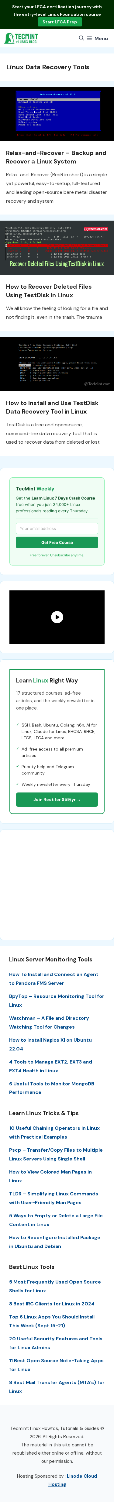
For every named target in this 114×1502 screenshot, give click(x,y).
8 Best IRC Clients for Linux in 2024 (52, 1304)
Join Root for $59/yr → (57, 799)
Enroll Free (58, 22)
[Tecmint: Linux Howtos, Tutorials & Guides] (21, 38)
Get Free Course (57, 542)
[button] (81, 38)
